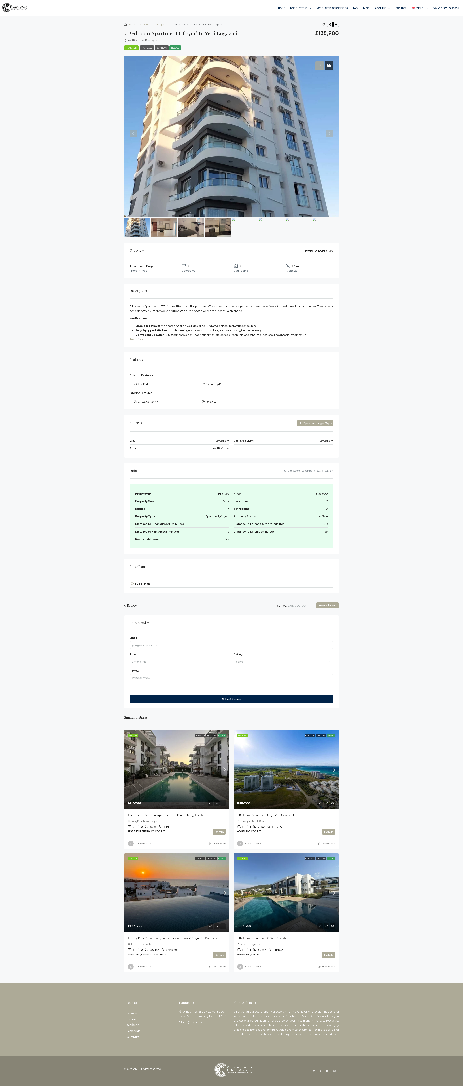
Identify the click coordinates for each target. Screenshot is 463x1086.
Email (133, 637)
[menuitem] (446, 8)
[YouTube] (328, 1071)
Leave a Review (327, 605)
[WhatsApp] (335, 1071)
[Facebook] (315, 1071)
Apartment (146, 24)
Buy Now (161, 48)
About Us (380, 8)
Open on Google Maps (317, 423)
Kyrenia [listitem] (131, 1018)
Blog (366, 8)
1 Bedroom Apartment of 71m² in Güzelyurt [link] (265, 815)
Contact (400, 8)
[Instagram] (322, 1071)
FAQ (355, 8)
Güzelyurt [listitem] (133, 1036)
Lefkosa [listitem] (132, 1013)
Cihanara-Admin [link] (144, 843)
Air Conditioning (148, 401)
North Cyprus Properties (332, 8)
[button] (323, 24)
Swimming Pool (215, 384)
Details (219, 831)
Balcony (211, 401)
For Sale (147, 48)
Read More (136, 339)
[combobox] (300, 605)
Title (133, 654)
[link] (176, 769)
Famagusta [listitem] (133, 1030)
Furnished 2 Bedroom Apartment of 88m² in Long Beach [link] (165, 815)
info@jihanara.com (194, 1022)
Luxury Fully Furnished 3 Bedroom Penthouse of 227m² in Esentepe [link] (172, 938)
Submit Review (231, 699)
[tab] (319, 65)
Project (161, 24)
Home (281, 8)
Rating (238, 654)
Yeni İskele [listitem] (133, 1024)
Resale (175, 48)
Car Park (143, 384)
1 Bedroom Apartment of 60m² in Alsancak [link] (265, 938)
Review (134, 670)
